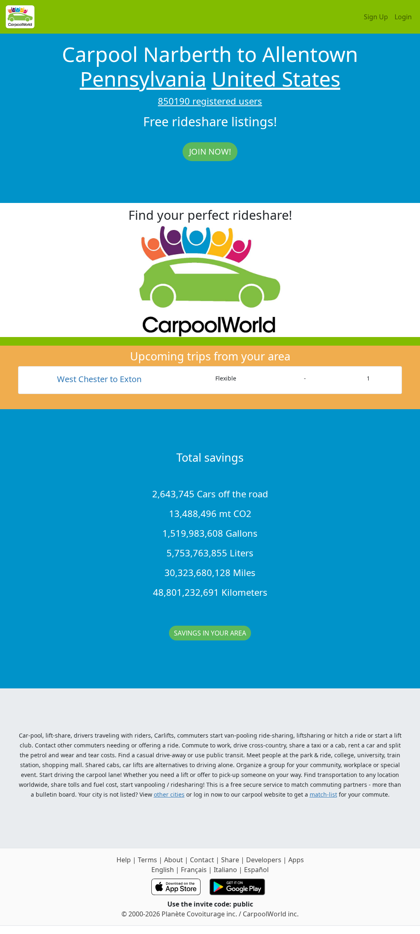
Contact (202, 859)
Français (194, 869)
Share (230, 859)
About (173, 859)
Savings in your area (210, 633)
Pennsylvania (143, 79)
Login (403, 16)
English (162, 869)
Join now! (210, 151)
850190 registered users (210, 101)
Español (256, 869)
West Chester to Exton (99, 379)
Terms (147, 859)
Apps (296, 859)
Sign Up (376, 16)
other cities (169, 794)
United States (276, 79)
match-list (323, 794)
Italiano (225, 869)
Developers (263, 859)
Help (123, 859)
